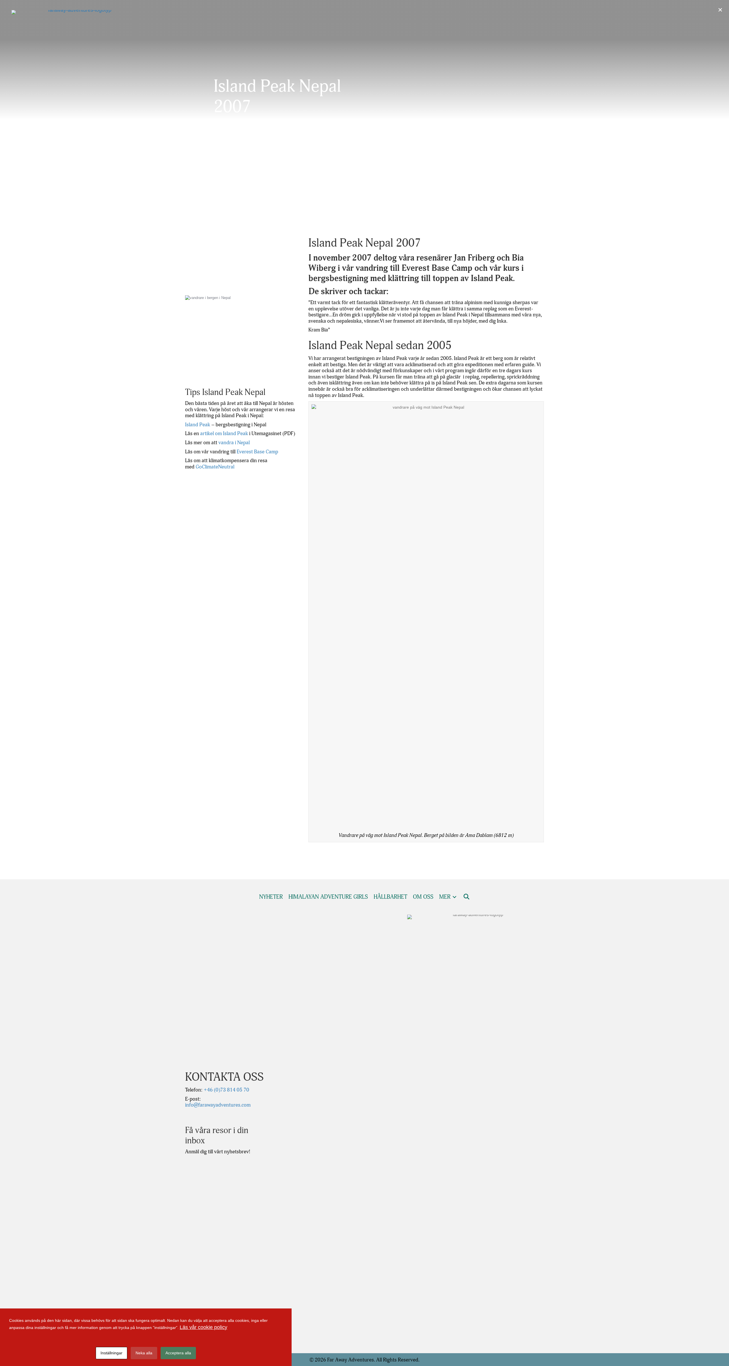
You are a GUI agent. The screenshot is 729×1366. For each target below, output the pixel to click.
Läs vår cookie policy (203, 1327)
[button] (712, 224)
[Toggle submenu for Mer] (695, 223)
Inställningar (111, 1353)
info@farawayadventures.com (218, 1105)
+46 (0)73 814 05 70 (225, 1090)
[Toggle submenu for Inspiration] (643, 223)
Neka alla (144, 1353)
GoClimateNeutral (215, 467)
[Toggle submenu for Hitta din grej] (582, 223)
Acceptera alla (178, 1353)
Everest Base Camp (257, 451)
